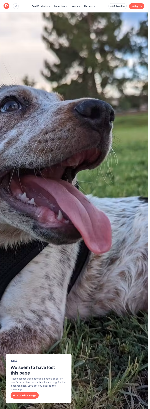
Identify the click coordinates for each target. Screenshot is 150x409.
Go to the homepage (24, 395)
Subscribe (119, 6)
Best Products (40, 6)
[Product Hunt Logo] (6, 6)
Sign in (138, 6)
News (74, 6)
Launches (59, 6)
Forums (88, 6)
